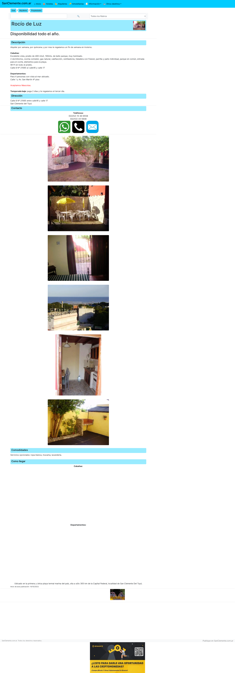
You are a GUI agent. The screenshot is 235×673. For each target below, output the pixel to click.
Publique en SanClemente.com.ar (218, 641)
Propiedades (36, 10)
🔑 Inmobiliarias (76, 4)
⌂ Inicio (37, 4)
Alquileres (23, 10)
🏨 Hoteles (48, 4)
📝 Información (93, 4)
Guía (13, 10)
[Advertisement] (196, 25)
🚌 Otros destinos (111, 4)
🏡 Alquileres (61, 4)
